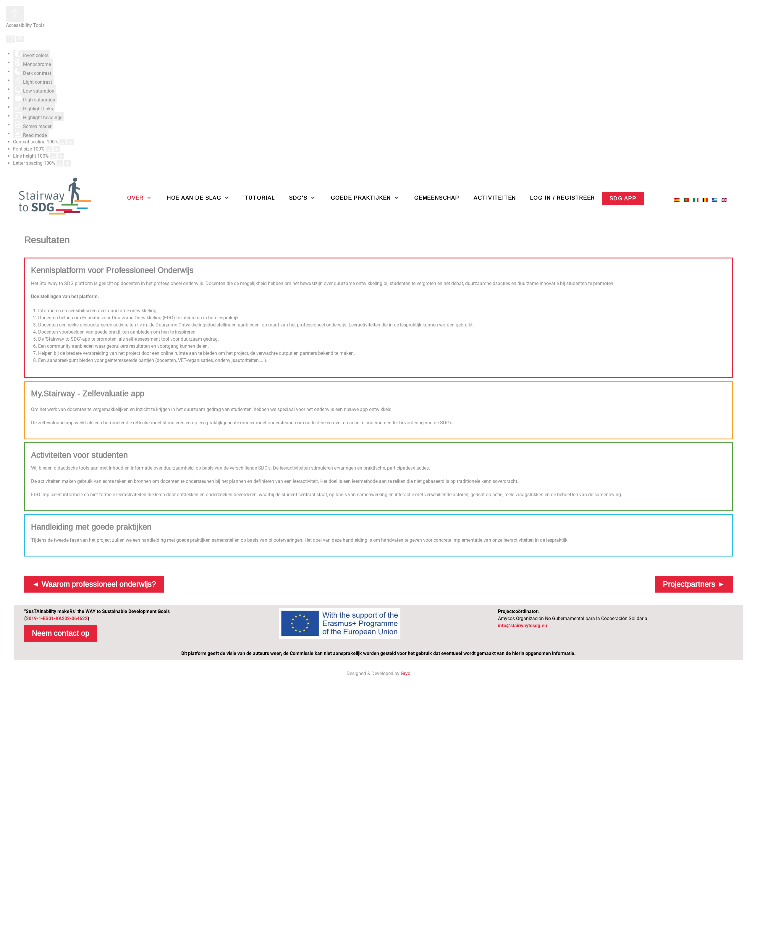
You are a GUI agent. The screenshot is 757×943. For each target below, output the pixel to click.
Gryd (405, 673)
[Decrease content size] (62, 142)
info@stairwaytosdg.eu (522, 625)
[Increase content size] (70, 142)
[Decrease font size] (49, 149)
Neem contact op (60, 633)
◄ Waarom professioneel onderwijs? (94, 584)
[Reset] (10, 39)
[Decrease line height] (53, 156)
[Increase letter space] (67, 163)
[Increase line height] (61, 156)
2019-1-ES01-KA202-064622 (57, 618)
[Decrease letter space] (59, 163)
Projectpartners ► (694, 584)
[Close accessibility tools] (20, 39)
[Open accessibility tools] (15, 14)
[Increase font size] (57, 149)
